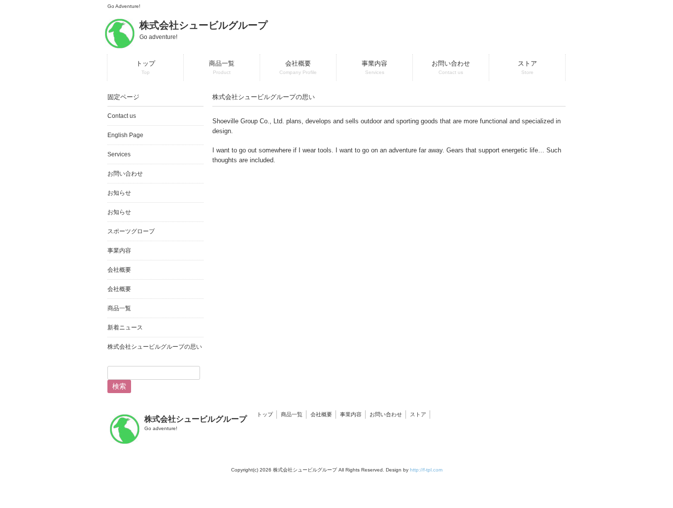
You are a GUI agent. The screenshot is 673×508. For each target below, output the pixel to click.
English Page (125, 135)
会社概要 (119, 269)
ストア (418, 414)
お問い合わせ (125, 173)
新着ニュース (125, 327)
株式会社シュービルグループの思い (154, 346)
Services (119, 154)
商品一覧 (119, 308)
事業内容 (119, 250)
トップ (265, 414)
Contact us (121, 115)
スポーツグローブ (131, 231)
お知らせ (119, 192)
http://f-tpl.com (426, 469)
